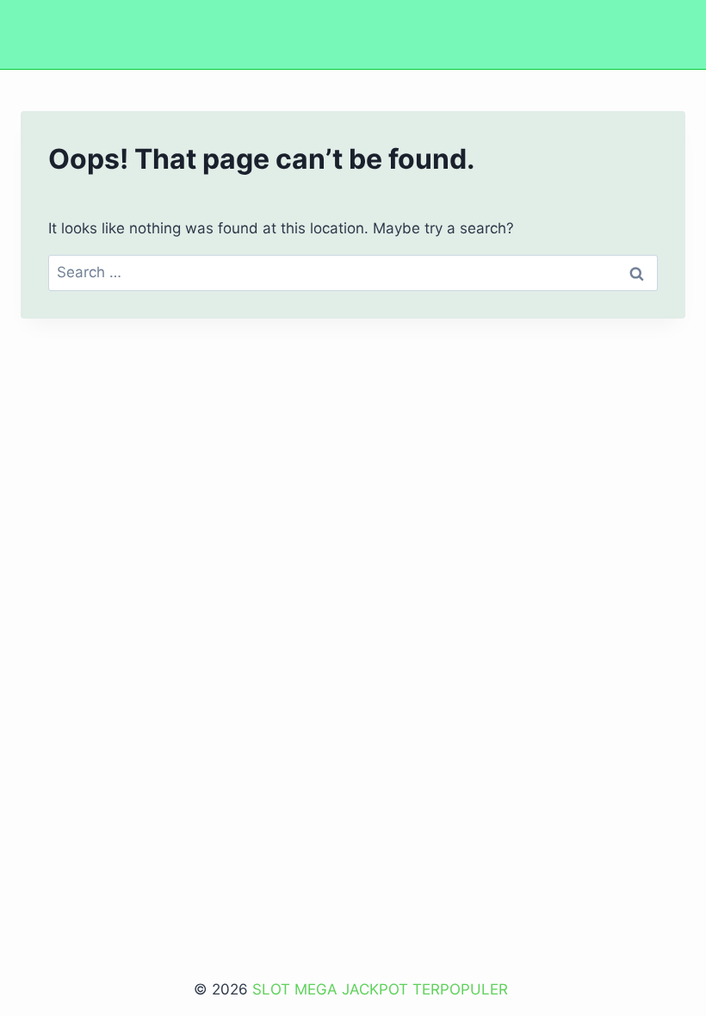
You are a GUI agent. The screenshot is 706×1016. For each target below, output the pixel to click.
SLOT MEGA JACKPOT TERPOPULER (382, 989)
